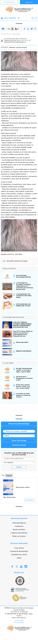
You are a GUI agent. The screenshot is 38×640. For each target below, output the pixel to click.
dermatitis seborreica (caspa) (17, 261)
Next (33, 489)
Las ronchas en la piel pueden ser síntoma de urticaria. (23, 395)
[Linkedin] (28, 29)
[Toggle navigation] (36, 18)
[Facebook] (25, 29)
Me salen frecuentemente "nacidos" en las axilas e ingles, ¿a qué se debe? (24, 370)
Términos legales (19, 620)
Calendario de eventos (19, 554)
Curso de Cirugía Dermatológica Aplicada (23, 276)
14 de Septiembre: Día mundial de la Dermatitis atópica (23, 295)
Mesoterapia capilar (22, 342)
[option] (19, 488)
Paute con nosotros (19, 536)
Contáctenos (19, 526)
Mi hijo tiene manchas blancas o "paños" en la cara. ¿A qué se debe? (23, 386)
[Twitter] (32, 29)
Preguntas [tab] (9, 475)
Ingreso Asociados (29, 2)
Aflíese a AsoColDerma (8, 2)
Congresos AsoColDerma (19, 533)
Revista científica (19, 529)
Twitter (16, 566)
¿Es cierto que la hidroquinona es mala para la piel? (24, 378)
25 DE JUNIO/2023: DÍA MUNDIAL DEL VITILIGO (23, 305)
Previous (4, 489)
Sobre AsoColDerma (19, 523)
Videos (19, 558)
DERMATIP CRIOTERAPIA (23, 351)
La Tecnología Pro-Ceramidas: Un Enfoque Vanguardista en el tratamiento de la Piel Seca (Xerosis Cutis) (24, 286)
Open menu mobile (17, 18)
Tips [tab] (3, 475)
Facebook (12, 566)
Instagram (26, 566)
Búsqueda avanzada (19, 445)
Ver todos (28, 500)
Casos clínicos (19, 548)
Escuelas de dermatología (19, 551)
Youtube (21, 566)
